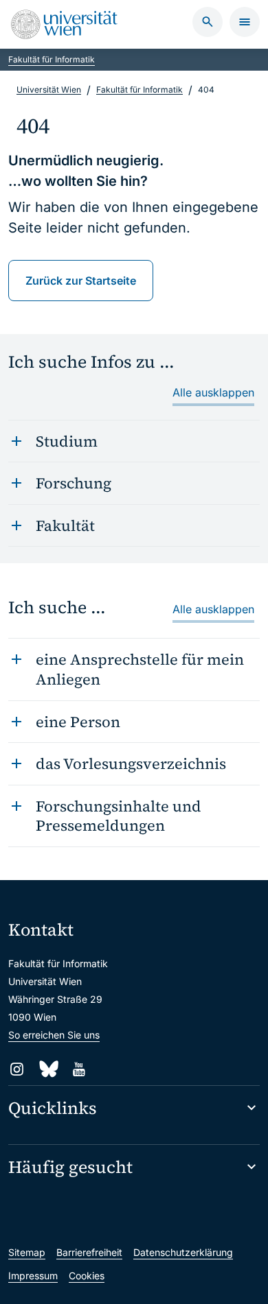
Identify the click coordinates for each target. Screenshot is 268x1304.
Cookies (86, 1275)
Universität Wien (48, 89)
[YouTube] (79, 1069)
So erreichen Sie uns (54, 1035)
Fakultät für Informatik (51, 59)
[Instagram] (17, 1069)
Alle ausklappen (213, 392)
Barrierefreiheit (89, 1252)
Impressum (33, 1275)
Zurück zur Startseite (80, 280)
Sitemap (26, 1252)
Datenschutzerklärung (183, 1252)
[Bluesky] (48, 1069)
